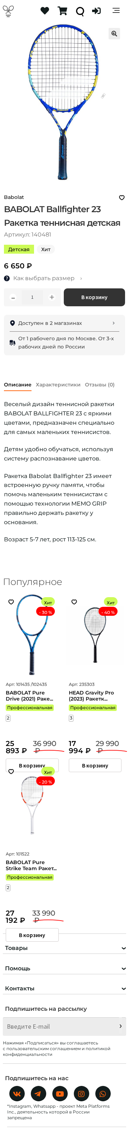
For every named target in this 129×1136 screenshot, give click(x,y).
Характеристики (58, 384)
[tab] (18, 383)
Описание (18, 384)
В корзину (94, 297)
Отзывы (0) (100, 384)
